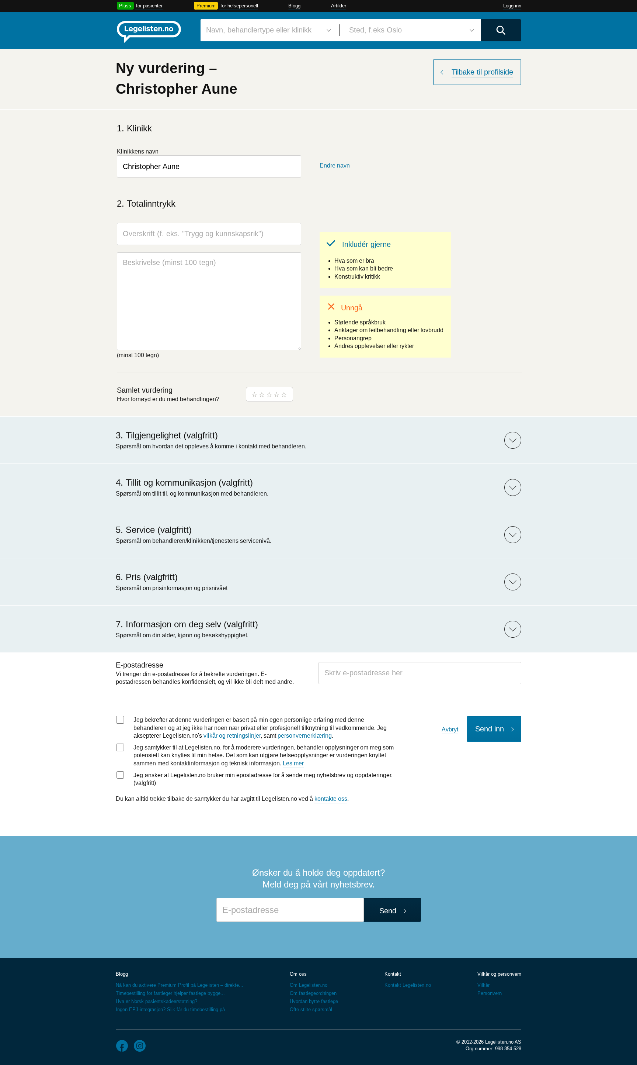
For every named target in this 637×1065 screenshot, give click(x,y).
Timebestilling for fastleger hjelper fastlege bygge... (170, 993)
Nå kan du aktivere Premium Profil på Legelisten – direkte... (179, 985)
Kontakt (392, 974)
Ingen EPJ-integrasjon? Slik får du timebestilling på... (172, 1009)
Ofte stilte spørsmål (311, 1009)
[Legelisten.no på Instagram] (139, 1046)
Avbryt (450, 729)
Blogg (294, 5)
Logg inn (512, 5)
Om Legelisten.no (308, 985)
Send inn (489, 729)
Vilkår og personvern (499, 974)
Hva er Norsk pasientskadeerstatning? (156, 1001)
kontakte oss (330, 799)
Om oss (298, 974)
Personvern (489, 993)
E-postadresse (139, 665)
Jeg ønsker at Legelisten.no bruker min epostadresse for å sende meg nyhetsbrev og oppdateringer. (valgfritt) (263, 779)
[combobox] (267, 30)
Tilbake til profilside (482, 72)
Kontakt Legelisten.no (407, 985)
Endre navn (335, 165)
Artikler (338, 5)
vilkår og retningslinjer (232, 736)
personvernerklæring (305, 736)
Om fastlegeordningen (313, 993)
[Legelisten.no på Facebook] (122, 1046)
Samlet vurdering (145, 390)
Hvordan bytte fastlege (314, 1001)
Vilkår (483, 985)
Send (387, 911)
